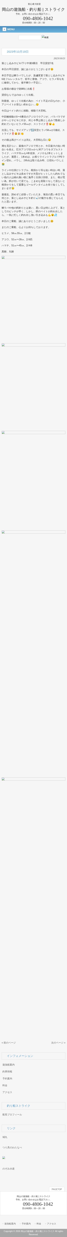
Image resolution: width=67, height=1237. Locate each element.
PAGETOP (57, 1189)
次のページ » (58, 1042)
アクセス (7, 1092)
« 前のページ (9, 1042)
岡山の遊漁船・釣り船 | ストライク (33, 9)
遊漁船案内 (8, 1064)
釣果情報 (7, 1071)
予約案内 (7, 1078)
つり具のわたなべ (12, 1147)
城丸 (4, 1137)
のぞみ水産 (8, 1168)
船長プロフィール (12, 1114)
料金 (4, 1085)
